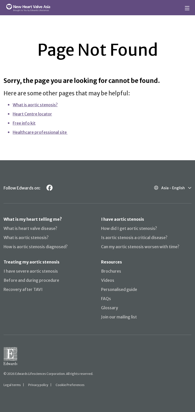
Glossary (109, 307)
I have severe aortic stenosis (31, 271)
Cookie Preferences (70, 385)
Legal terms (12, 385)
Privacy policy (38, 385)
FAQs (106, 298)
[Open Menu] (188, 7)
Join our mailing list (119, 316)
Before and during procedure (31, 280)
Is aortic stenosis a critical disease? (134, 237)
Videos (107, 280)
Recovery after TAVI (23, 289)
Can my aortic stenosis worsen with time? (140, 246)
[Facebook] (49, 188)
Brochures (111, 271)
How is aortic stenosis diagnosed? (36, 246)
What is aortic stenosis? (35, 104)
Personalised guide (119, 289)
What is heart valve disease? (30, 228)
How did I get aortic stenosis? (129, 228)
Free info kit (24, 123)
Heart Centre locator (32, 113)
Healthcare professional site (40, 132)
